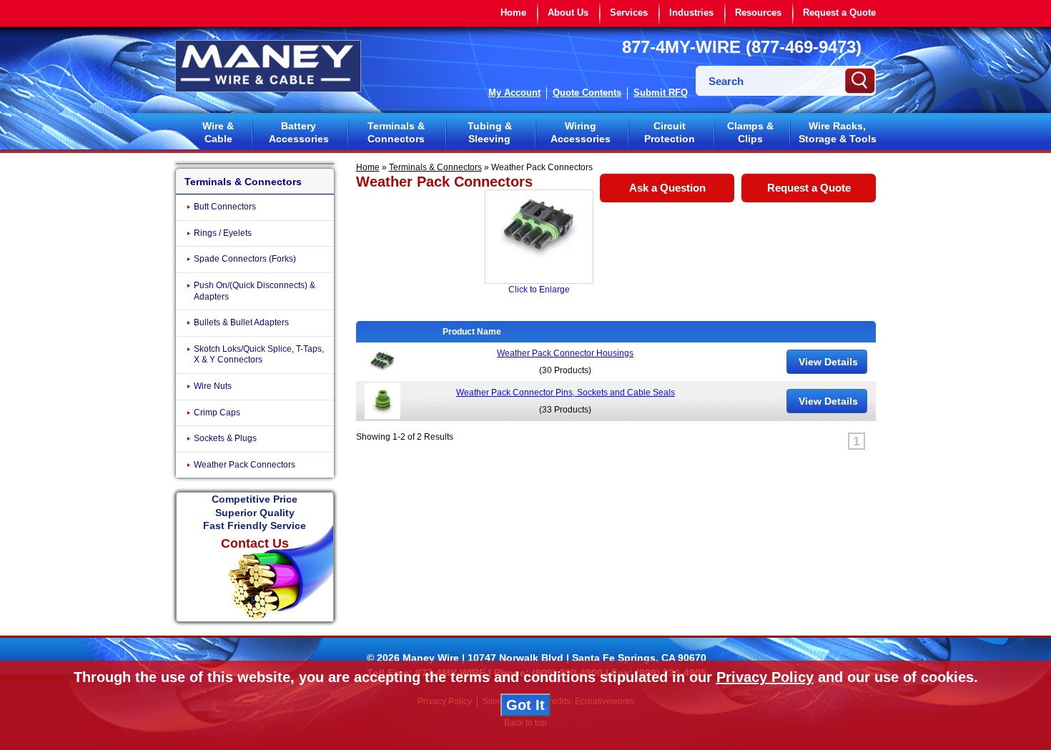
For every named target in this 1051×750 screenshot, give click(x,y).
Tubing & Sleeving (490, 132)
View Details (827, 361)
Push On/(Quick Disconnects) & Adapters (254, 291)
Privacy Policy (765, 677)
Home (513, 12)
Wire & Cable (218, 132)
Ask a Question (667, 188)
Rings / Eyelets (223, 233)
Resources (758, 12)
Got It (525, 705)
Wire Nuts (213, 386)
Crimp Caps (217, 413)
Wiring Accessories (581, 132)
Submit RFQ (660, 92)
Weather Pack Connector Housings (565, 353)
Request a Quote (839, 12)
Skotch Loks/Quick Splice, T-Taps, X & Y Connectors (259, 354)
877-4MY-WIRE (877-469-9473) (742, 46)
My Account (514, 92)
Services (629, 12)
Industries (691, 12)
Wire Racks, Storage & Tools (838, 132)
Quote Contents (587, 92)
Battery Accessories (299, 132)
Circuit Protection (669, 132)
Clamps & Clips (750, 132)
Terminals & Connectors (396, 132)
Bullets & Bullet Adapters (241, 322)
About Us (568, 12)
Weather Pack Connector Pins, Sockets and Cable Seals (565, 393)
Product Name (474, 332)
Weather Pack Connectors (244, 465)
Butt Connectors (225, 207)
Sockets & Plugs (225, 438)
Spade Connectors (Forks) (245, 259)
